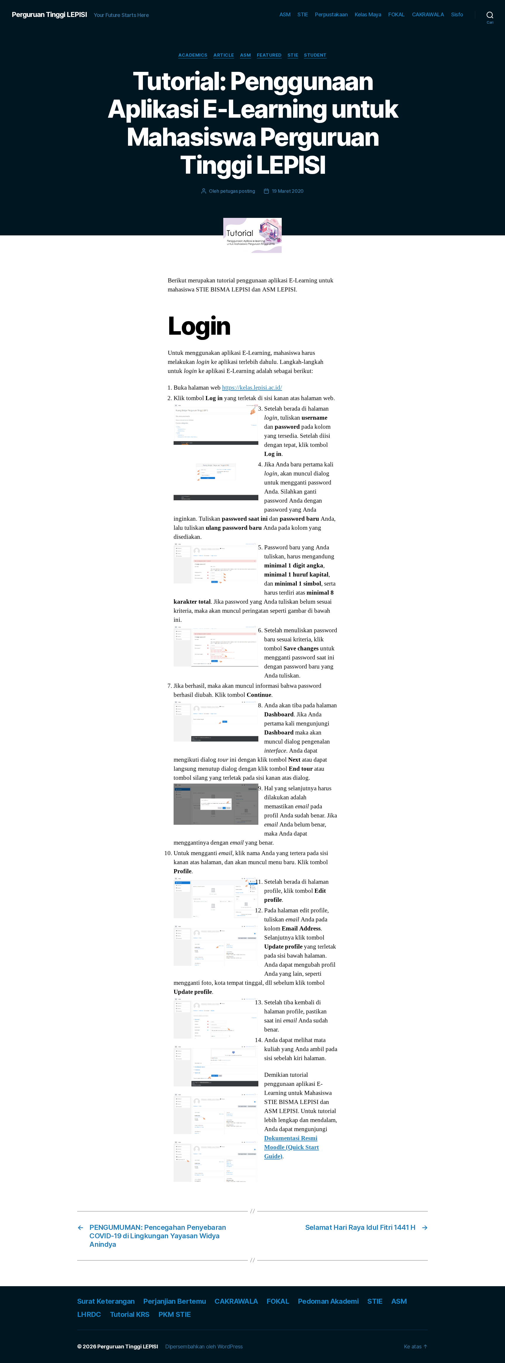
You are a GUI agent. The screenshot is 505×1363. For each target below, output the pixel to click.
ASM (284, 14)
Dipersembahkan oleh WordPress (204, 1346)
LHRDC (89, 1314)
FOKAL (396, 14)
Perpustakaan (331, 14)
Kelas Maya (368, 14)
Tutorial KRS (130, 1314)
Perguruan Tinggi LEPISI (49, 14)
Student (315, 55)
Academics (192, 55)
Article (223, 55)
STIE (303, 14)
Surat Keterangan (105, 1301)
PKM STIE (174, 1314)
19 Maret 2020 (288, 191)
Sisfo (457, 14)
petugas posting (237, 191)
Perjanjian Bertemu (174, 1301)
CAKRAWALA (428, 14)
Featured (269, 55)
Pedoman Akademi (328, 1301)
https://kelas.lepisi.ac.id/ (252, 388)
